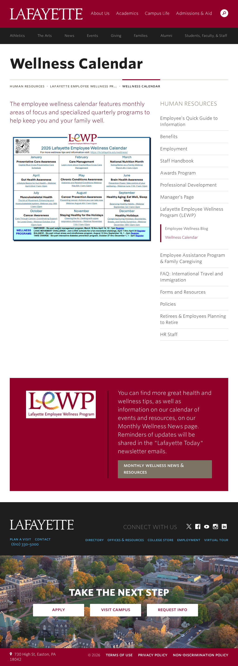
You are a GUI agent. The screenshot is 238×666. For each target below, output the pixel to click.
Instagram (215, 526)
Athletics (17, 36)
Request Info (172, 609)
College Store (160, 540)
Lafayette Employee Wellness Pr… (83, 86)
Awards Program (178, 173)
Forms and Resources (183, 292)
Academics (127, 13)
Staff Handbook (177, 161)
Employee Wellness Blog (186, 228)
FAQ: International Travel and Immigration (191, 277)
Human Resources (27, 86)
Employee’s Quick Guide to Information (189, 121)
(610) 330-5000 (25, 544)
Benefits (169, 136)
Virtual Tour (216, 540)
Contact (43, 539)
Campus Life (157, 13)
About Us (100, 13)
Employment (173, 149)
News (69, 36)
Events (92, 36)
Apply (58, 609)
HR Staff (169, 334)
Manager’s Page (177, 197)
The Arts (44, 36)
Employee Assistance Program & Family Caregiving (192, 258)
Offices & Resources (125, 540)
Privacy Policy (152, 654)
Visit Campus (115, 609)
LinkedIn (224, 526)
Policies (168, 304)
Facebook (198, 526)
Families (141, 36)
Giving (116, 36)
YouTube (207, 526)
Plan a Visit (20, 539)
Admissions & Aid (194, 13)
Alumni (166, 36)
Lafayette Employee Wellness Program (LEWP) (191, 212)
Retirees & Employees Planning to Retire (193, 319)
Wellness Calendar (181, 237)
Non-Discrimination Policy (200, 654)
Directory (94, 540)
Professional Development (188, 185)
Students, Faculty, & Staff (206, 36)
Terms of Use (119, 654)
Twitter (189, 526)
